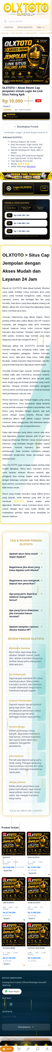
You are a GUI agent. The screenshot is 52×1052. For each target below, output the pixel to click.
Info (44, 188)
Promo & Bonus (40, 208)
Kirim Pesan (14, 992)
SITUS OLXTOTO (25, 27)
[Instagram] (11, 1004)
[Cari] (5, 21)
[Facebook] (4, 1004)
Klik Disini (31, 166)
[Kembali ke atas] (47, 1033)
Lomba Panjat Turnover (26, 208)
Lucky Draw (11, 208)
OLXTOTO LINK (9, 1017)
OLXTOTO (8, 27)
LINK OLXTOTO (31, 33)
